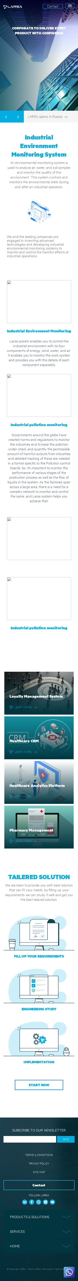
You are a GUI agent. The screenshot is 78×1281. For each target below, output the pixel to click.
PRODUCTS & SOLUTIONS (29, 1216)
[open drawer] (70, 5)
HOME (15, 1246)
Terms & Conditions (39, 1155)
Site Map (39, 1172)
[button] (39, 1217)
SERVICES (17, 1231)
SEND (66, 1139)
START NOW (39, 1085)
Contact (52, 6)
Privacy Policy (39, 1163)
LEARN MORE (23, 707)
